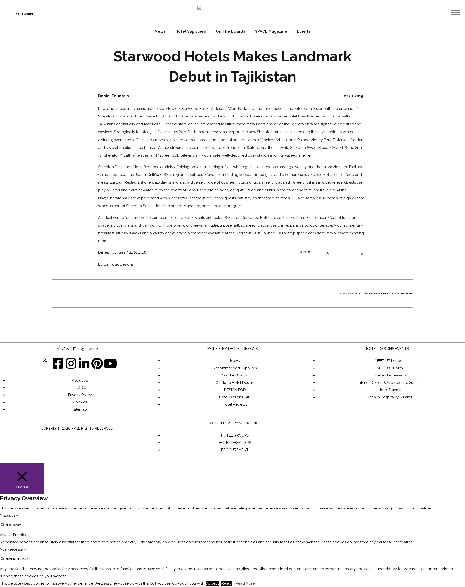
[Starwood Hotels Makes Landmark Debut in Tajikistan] (318, 254)
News (160, 31)
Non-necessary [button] (13, 549)
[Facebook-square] (58, 363)
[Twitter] (45, 363)
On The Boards (230, 31)
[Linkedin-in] (84, 363)
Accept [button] (212, 583)
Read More (245, 583)
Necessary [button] (9, 515)
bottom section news (372, 293)
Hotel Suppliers (190, 31)
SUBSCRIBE (25, 14)
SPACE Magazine (271, 31)
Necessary (13, 525)
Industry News (402, 293)
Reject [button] (226, 583)
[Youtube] (110, 363)
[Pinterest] (97, 363)
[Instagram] (71, 363)
